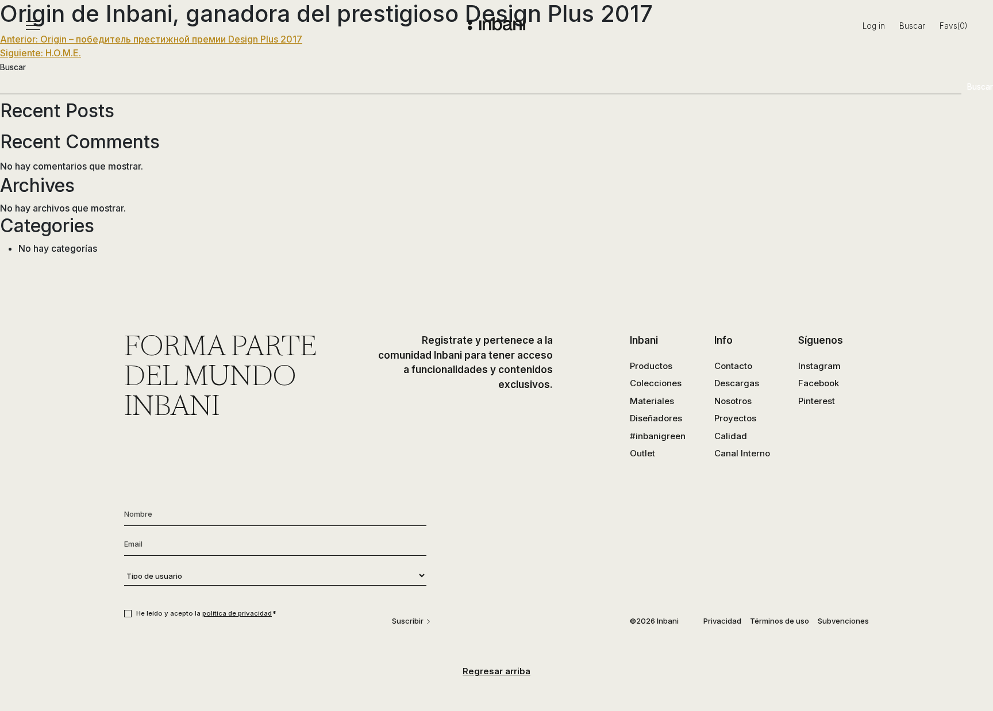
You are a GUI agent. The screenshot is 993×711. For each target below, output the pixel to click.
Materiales (652, 400)
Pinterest (816, 400)
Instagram (819, 365)
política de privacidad (237, 613)
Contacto (733, 365)
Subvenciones (843, 620)
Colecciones (656, 383)
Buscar (912, 25)
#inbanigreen (658, 436)
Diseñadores (656, 418)
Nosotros (733, 400)
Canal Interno (742, 453)
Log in (874, 25)
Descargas (736, 383)
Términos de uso (779, 620)
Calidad (730, 436)
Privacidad (722, 620)
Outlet (642, 453)
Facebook (818, 383)
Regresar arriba (496, 671)
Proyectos (735, 418)
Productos (651, 365)
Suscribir (408, 620)
